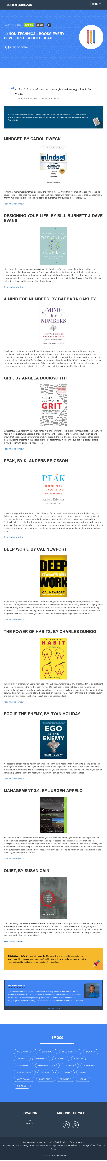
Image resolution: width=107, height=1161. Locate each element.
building (22, 1086)
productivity (70, 1051)
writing (46, 1072)
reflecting (64, 1072)
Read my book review (14, 203)
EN (49, 25)
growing (65, 1079)
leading (22, 1058)
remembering (25, 1072)
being (78, 1058)
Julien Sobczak (19, 5)
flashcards (90, 1065)
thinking (70, 1065)
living (83, 1072)
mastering (23, 1065)
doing (90, 1051)
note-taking (24, 1079)
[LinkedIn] (75, 1124)
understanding (47, 1065)
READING (29, 25)
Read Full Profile (53, 1008)
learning (48, 1051)
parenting (45, 1079)
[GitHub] (66, 1124)
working (41, 1058)
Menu (95, 4)
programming (25, 1051)
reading (60, 1058)
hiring (83, 1079)
